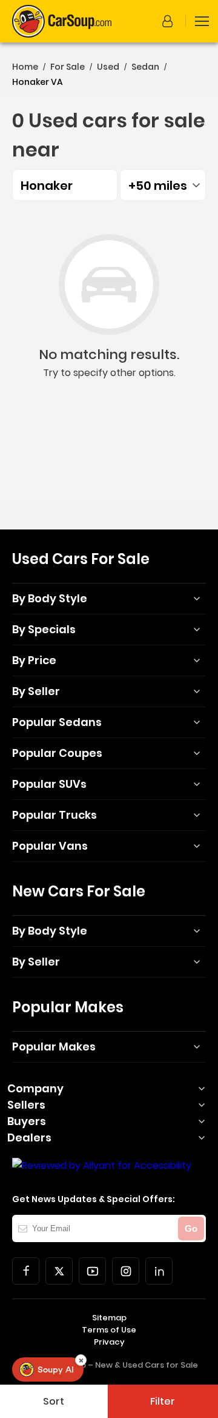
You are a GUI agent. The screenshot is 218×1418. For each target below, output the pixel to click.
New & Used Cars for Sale (146, 1365)
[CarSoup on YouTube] (92, 1271)
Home (25, 67)
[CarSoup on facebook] (25, 1271)
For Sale (67, 67)
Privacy (109, 1342)
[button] (169, 21)
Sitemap (109, 1317)
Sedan (145, 67)
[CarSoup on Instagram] (125, 1271)
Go (191, 1228)
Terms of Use (109, 1330)
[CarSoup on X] (59, 1271)
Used (108, 67)
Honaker (47, 185)
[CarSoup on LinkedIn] (159, 1271)
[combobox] (163, 185)
